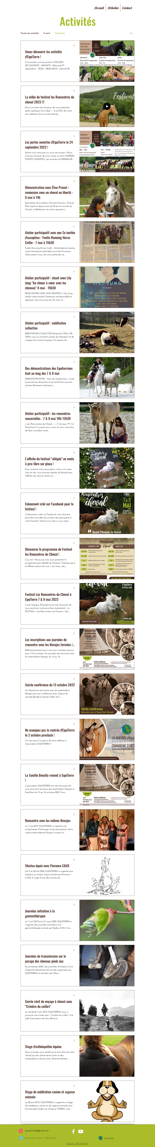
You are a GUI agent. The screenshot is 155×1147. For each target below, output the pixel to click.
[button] (131, 33)
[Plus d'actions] (74, 45)
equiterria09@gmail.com (37, 1130)
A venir (46, 33)
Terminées (60, 33)
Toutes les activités (30, 33)
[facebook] (73, 1131)
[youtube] (81, 1131)
